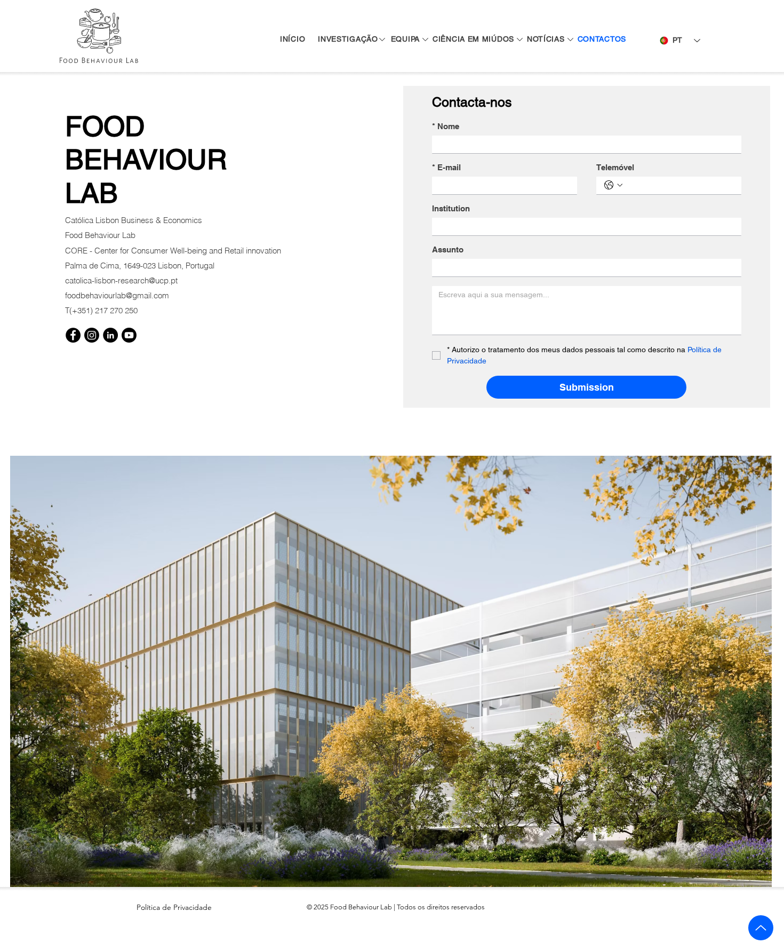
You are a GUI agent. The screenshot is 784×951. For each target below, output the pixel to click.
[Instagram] (91, 335)
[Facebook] (73, 335)
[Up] (760, 927)
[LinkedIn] (110, 335)
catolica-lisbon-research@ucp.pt (121, 280)
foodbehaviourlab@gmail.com (117, 295)
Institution (451, 208)
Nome (445, 126)
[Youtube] (129, 335)
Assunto (447, 249)
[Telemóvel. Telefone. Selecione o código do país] (613, 185)
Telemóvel (615, 167)
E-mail (446, 167)
